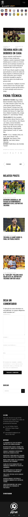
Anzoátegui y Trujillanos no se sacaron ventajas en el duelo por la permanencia (13, 456)
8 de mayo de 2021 (19, 47)
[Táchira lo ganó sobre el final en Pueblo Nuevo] (14, 225)
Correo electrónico (9, 345)
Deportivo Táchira (8, 149)
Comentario (7, 314)
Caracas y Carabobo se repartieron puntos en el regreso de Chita (12, 452)
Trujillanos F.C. (20, 149)
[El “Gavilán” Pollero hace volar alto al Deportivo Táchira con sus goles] (14, 262)
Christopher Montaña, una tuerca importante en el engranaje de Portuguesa (12, 486)
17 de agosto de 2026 (9, 235)
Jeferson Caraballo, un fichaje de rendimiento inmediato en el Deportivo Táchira (13, 202)
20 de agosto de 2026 (9, 197)
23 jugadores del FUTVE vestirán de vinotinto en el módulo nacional (12, 443)
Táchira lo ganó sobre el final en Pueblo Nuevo (12, 238)
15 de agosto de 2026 (9, 272)
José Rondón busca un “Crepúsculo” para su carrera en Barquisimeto (12, 470)
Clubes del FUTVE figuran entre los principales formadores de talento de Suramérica (13, 465)
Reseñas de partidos (6, 47)
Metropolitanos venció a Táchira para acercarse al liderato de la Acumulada (13, 447)
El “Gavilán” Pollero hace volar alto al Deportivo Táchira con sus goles (13, 276)
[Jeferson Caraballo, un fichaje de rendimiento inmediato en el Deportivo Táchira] (14, 187)
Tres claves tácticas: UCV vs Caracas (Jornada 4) (13, 475)
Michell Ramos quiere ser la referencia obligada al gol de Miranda (13, 460)
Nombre (6, 337)
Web (4, 353)
